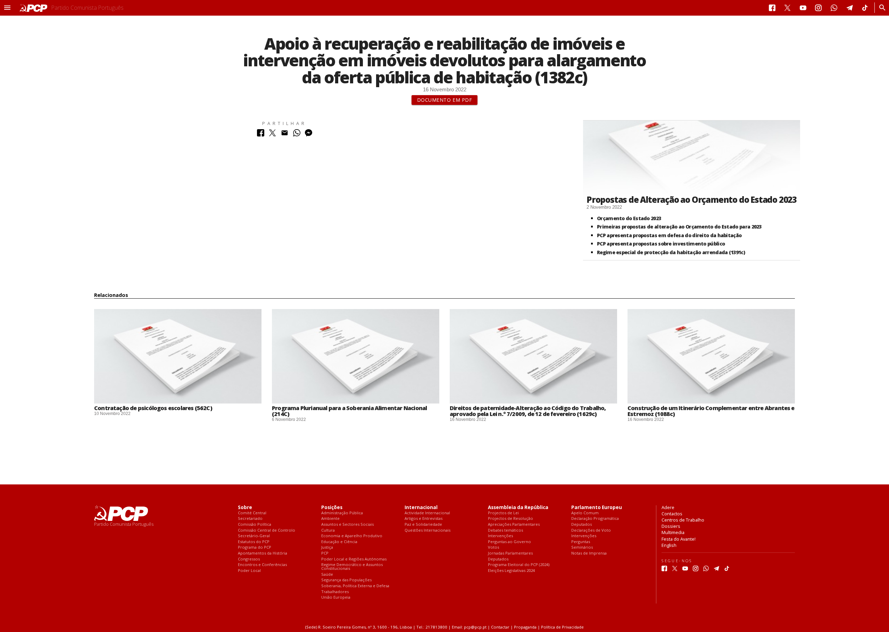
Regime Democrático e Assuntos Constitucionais (352, 566)
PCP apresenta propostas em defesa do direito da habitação (669, 235)
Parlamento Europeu (596, 507)
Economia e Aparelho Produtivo (351, 536)
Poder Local (249, 571)
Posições (331, 507)
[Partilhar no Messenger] (308, 135)
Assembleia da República (518, 507)
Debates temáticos (505, 530)
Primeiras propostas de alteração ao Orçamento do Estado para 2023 (679, 226)
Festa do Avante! (679, 539)
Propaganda (525, 627)
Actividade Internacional (427, 513)
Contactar (500, 627)
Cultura (328, 530)
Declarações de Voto (591, 530)
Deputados (498, 559)
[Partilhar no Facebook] (260, 135)
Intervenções (500, 536)
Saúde (327, 574)
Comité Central (252, 513)
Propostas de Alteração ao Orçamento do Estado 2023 (692, 199)
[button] (7, 7)
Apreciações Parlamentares (514, 524)
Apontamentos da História (262, 553)
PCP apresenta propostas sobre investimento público (661, 243)
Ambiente (330, 519)
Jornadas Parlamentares (510, 553)
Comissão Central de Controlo (266, 530)
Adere (668, 507)
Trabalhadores (335, 592)
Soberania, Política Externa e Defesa (355, 586)
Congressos (249, 559)
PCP (325, 553)
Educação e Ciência (339, 542)
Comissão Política (254, 524)
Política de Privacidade (562, 627)
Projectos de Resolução (510, 519)
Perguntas (580, 542)
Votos (493, 547)
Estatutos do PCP (253, 542)
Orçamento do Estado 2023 (629, 218)
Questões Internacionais (427, 530)
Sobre (245, 507)
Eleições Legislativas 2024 (511, 571)
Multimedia (673, 532)
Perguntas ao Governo (509, 542)
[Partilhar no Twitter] (272, 135)
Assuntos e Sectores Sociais (347, 524)
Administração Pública (342, 513)
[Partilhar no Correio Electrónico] (284, 135)
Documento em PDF (444, 100)
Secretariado (250, 519)
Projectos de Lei (503, 513)
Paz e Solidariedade (423, 524)
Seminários (582, 547)
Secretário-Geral (254, 536)
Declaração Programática (595, 519)
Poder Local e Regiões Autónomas (354, 559)
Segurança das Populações (346, 580)
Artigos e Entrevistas (423, 519)
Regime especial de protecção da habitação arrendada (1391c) (671, 252)
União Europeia (335, 597)
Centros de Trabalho (683, 520)
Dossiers (671, 526)
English (669, 545)
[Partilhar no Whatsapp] (296, 135)
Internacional (421, 507)
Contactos (672, 514)
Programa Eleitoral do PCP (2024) (518, 565)
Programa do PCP (254, 547)
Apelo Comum (585, 513)
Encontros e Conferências (262, 565)
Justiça (327, 547)
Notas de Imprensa (589, 553)
